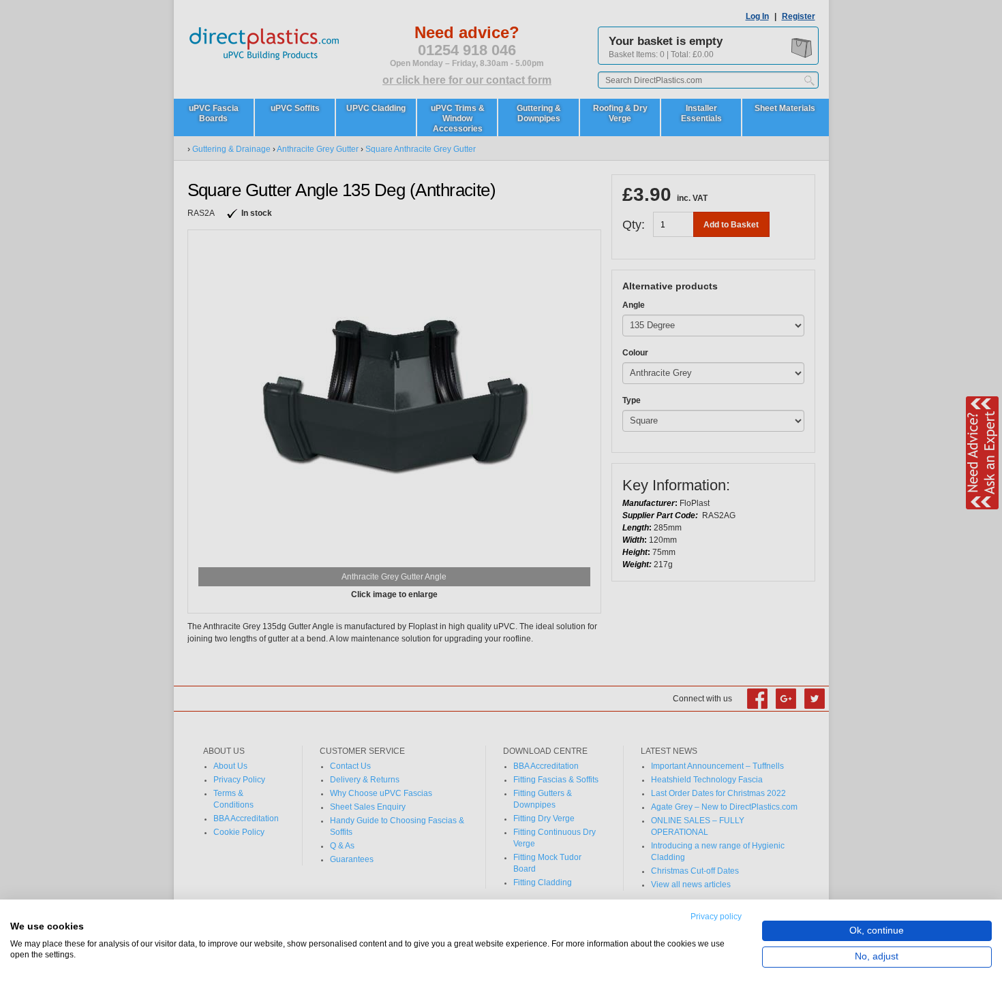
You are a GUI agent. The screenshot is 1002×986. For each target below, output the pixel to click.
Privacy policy (716, 916)
